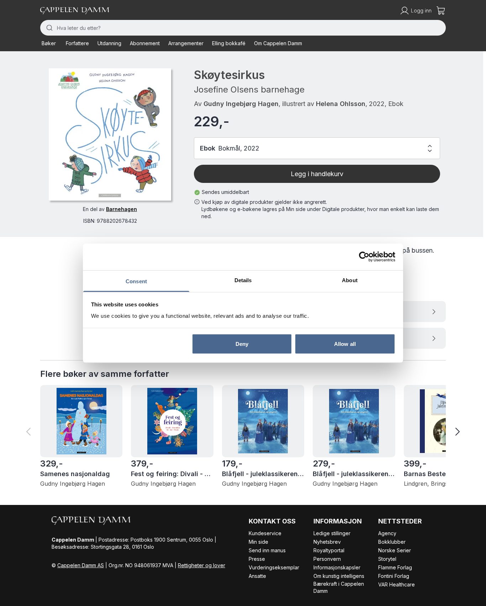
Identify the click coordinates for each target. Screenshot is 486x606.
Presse (257, 559)
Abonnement (145, 43)
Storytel (387, 559)
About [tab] (350, 280)
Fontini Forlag (393, 576)
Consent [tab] (136, 281)
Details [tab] (243, 280)
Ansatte (257, 576)
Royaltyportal (328, 550)
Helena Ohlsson (340, 103)
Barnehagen (121, 209)
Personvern (327, 559)
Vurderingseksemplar (274, 567)
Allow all (345, 344)
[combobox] (243, 28)
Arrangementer (186, 43)
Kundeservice (265, 533)
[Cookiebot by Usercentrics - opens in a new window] (364, 257)
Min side (258, 542)
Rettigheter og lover (201, 565)
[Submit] (48, 28)
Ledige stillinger (331, 533)
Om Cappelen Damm (278, 43)
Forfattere (77, 43)
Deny (242, 344)
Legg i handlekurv (317, 174)
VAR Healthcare (396, 584)
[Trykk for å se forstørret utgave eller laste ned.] (110, 134)
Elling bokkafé (228, 43)
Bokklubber (392, 542)
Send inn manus (267, 550)
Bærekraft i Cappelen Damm (338, 587)
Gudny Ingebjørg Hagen (241, 103)
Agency (387, 533)
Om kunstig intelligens (338, 576)
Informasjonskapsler (336, 567)
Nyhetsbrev (327, 542)
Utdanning (109, 43)
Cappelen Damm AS (80, 565)
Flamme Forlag (395, 567)
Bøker (49, 43)
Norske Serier (394, 550)
